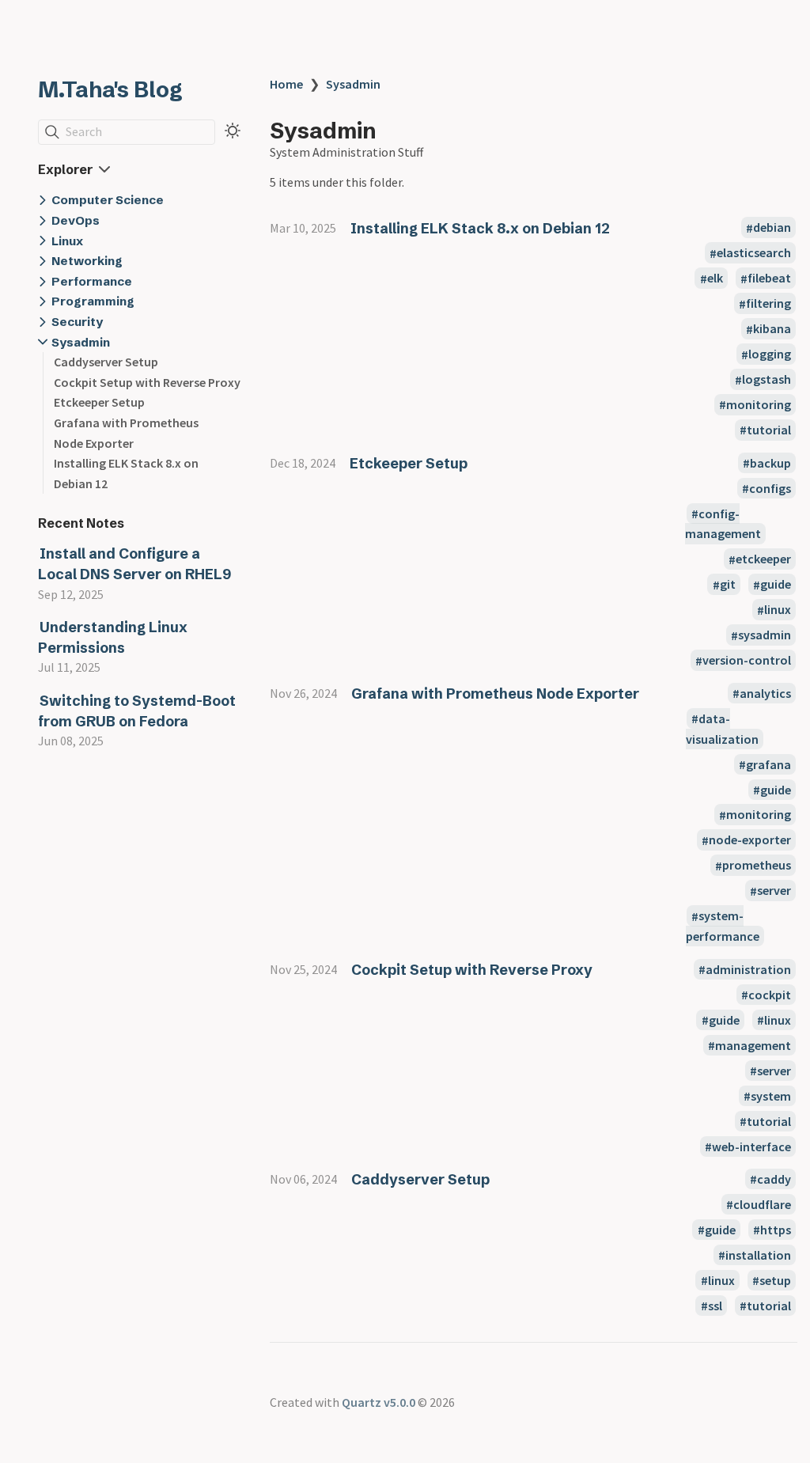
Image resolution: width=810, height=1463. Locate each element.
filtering (768, 304)
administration (748, 969)
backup (770, 463)
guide (775, 585)
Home (286, 84)
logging (769, 354)
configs (770, 488)
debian (772, 228)
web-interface (751, 1146)
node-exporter (750, 840)
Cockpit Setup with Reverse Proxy (147, 382)
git (728, 585)
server (774, 891)
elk (715, 278)
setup (775, 1280)
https (775, 1229)
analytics (765, 693)
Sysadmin (353, 84)
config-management (723, 524)
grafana (768, 764)
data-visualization (722, 729)
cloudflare (762, 1204)
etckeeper (763, 559)
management (753, 1045)
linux (777, 610)
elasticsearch (754, 253)
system (771, 1096)
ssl (715, 1305)
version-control (746, 661)
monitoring (758, 404)
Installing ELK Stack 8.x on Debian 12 (480, 228)
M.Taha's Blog (110, 89)
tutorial (769, 430)
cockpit (769, 994)
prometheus (756, 866)
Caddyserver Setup (106, 362)
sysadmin (764, 635)
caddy (774, 1179)
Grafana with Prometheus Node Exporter (495, 693)
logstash (766, 380)
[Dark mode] (232, 130)
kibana (772, 329)
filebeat (769, 278)
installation (758, 1255)
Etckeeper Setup (99, 402)
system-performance (722, 926)
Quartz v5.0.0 (378, 1402)
